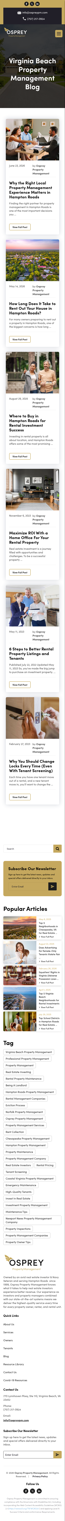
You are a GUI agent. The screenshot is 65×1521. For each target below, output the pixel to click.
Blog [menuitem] (6, 1356)
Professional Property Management (27, 1058)
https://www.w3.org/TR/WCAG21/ (24, 1508)
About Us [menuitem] (8, 1324)
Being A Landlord (16, 1085)
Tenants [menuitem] (8, 1348)
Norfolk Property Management (24, 1112)
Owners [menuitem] (8, 1340)
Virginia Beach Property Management (29, 1052)
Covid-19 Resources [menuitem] (15, 1380)
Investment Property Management (27, 1205)
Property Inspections (18, 1228)
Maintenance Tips (16, 1211)
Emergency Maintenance (21, 1185)
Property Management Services (25, 1125)
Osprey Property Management (24, 1118)
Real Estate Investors (18, 1165)
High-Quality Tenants (19, 1191)
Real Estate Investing (18, 1072)
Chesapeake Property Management (28, 1138)
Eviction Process (15, 1105)
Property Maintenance (19, 1152)
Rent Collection (15, 1132)
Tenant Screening (16, 1171)
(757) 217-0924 (36, 18)
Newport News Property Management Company (29, 1220)
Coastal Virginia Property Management (30, 1178)
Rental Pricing (45, 1165)
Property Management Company (26, 1158)
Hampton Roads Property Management (30, 1092)
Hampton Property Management (26, 1145)
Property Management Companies (27, 1235)
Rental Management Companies (25, 1098)
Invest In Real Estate (18, 1198)
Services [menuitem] (8, 1332)
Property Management (20, 1065)
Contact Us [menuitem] (9, 1372)
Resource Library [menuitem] (13, 1364)
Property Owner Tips (18, 1242)
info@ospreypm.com (35, 12)
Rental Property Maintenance (24, 1078)
